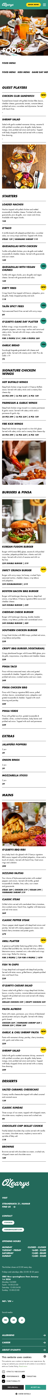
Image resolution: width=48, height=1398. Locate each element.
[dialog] (24, 1375)
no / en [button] (6, 1301)
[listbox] (45, 1356)
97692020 (8, 1222)
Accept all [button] (35, 1387)
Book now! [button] (33, 4)
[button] (44, 4)
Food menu (8, 72)
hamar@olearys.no (13, 1229)
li (22, 1320)
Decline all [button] (13, 1387)
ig (13, 1320)
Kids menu (24, 72)
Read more (23, 1366)
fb (5, 1320)
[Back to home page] (7, 5)
